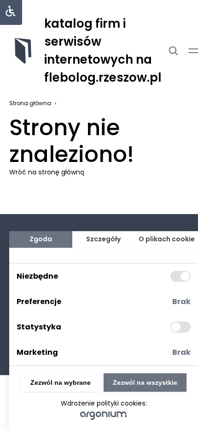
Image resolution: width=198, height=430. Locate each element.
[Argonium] (104, 415)
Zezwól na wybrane (60, 382)
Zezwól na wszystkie (145, 382)
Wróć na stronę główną (46, 172)
